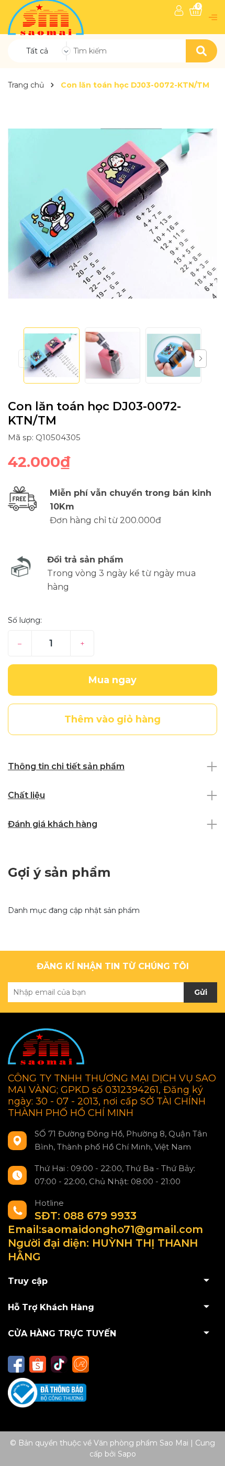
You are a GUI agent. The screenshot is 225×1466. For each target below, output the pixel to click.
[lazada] (80, 1364)
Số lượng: (25, 620)
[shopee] (37, 1364)
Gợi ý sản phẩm (59, 872)
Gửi (200, 992)
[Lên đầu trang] (207, 1448)
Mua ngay (112, 680)
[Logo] (47, 16)
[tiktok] (59, 1364)
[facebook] (16, 1364)
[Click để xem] (112, 213)
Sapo (127, 1454)
